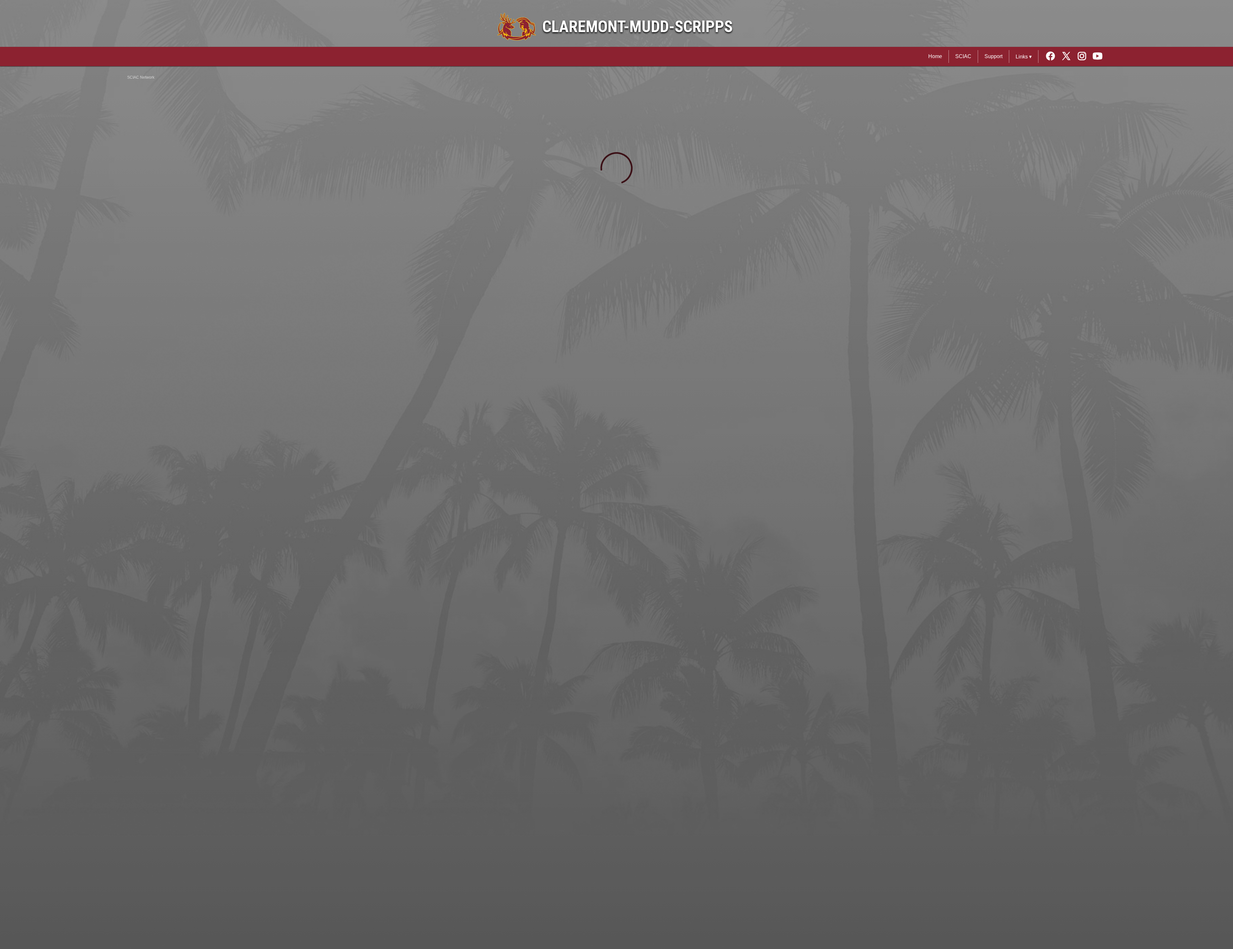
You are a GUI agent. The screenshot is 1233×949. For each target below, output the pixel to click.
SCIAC (963, 56)
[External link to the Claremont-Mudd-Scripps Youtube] (1097, 56)
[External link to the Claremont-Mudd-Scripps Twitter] (1068, 56)
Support (993, 56)
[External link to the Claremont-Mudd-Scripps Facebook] (1053, 56)
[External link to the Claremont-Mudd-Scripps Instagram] (1084, 56)
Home (935, 56)
